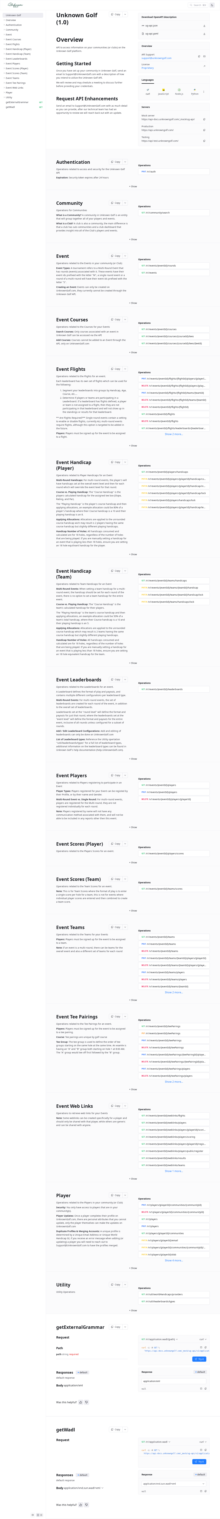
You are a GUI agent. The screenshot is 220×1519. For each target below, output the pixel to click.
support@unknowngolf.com (157, 58)
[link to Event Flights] (54, 369)
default (83, 1372)
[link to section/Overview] (54, 39)
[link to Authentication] (54, 162)
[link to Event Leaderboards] (54, 680)
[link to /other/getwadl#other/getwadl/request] (54, 1440)
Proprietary (148, 67)
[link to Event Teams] (54, 927)
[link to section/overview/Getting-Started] (54, 63)
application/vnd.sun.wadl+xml (82, 1488)
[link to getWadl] (54, 1430)
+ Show (133, 186)
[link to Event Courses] (54, 320)
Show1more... (174, 1171)
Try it (201, 1359)
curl (202, 1339)
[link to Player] (54, 1195)
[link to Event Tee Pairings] (54, 1017)
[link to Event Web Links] (54, 1106)
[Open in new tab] (204, 66)
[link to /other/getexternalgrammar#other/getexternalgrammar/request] (54, 1337)
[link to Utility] (54, 1285)
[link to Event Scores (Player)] (54, 844)
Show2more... (174, 434)
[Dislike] (86, 1402)
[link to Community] (54, 203)
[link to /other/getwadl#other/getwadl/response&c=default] (54, 1475)
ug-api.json (151, 25)
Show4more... (174, 1260)
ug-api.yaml (151, 33)
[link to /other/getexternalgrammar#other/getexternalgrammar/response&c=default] (54, 1373)
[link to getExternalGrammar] (54, 1327)
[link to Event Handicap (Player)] (54, 465)
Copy (117, 14)
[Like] (80, 1402)
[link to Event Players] (54, 775)
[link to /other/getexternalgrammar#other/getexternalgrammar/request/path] (54, 1348)
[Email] (204, 56)
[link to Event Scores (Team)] (54, 879)
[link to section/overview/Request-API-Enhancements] (54, 98)
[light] (212, 5)
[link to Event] (54, 256)
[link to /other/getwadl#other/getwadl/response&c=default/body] (54, 1488)
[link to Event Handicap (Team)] (54, 574)
